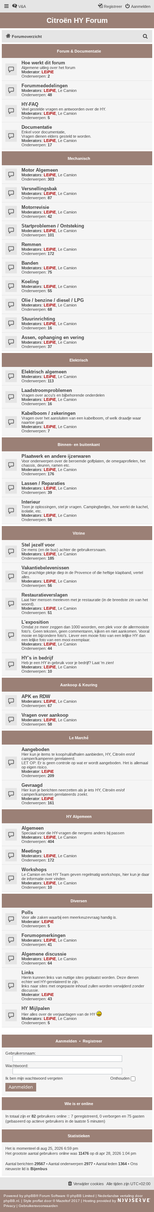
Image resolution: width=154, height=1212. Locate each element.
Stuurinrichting (38, 319)
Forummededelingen (44, 85)
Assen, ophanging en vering (52, 337)
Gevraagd (32, 785)
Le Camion (67, 90)
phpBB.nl (11, 1201)
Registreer (92, 1041)
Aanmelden (66, 1041)
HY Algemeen (79, 816)
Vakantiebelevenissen (45, 567)
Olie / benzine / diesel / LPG (52, 300)
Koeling (30, 281)
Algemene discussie (43, 954)
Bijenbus (38, 1169)
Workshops (34, 869)
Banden (29, 263)
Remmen (31, 244)
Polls (27, 912)
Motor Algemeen (39, 170)
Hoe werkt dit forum (43, 62)
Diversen (79, 901)
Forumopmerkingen (43, 935)
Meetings (31, 851)
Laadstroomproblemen (46, 390)
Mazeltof (63, 1201)
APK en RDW (35, 696)
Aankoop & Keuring (78, 685)
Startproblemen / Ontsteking (52, 226)
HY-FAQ (29, 104)
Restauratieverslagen (44, 595)
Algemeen (32, 828)
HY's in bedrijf (37, 658)
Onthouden (120, 1078)
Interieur (30, 502)
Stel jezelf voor (38, 545)
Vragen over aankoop (44, 715)
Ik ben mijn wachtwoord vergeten (34, 1078)
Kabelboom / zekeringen (48, 413)
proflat (38, 1201)
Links (27, 972)
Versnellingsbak (39, 188)
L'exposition (35, 622)
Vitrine (79, 533)
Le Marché (78, 738)
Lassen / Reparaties (43, 483)
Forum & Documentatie (79, 51)
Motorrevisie (35, 207)
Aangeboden (35, 749)
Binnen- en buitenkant (79, 444)
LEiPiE (48, 72)
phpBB (30, 1196)
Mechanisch (79, 158)
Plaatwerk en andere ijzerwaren (56, 456)
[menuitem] (19, 6)
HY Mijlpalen (35, 1008)
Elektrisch (78, 360)
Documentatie (36, 127)
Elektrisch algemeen (44, 371)
